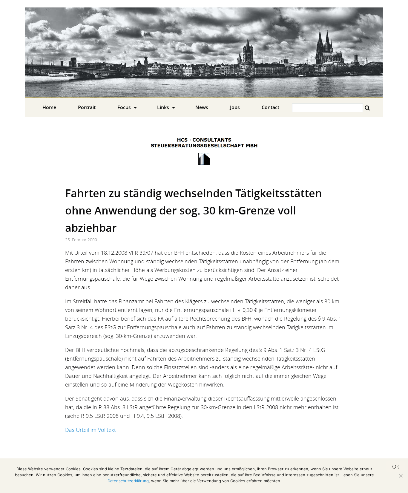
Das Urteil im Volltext (90, 429)
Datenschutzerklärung (128, 480)
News (201, 107)
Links (163, 107)
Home (204, 52)
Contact (270, 107)
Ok (395, 466)
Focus (124, 107)
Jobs (235, 107)
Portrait (87, 107)
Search (367, 107)
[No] (401, 476)
